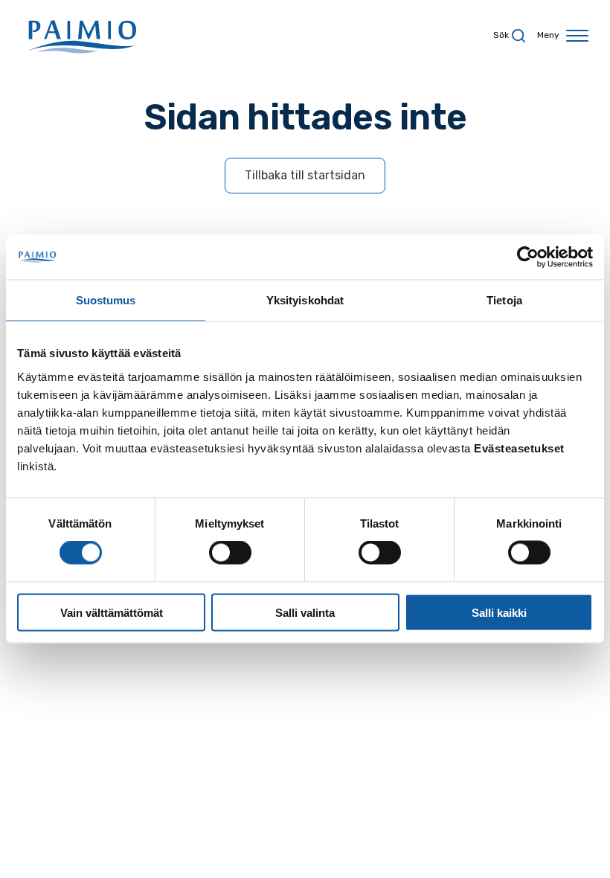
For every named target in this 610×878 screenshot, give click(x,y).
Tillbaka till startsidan (305, 175)
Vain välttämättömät (111, 612)
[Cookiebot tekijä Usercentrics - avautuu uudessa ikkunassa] (528, 257)
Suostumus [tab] (106, 300)
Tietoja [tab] (504, 300)
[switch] (230, 553)
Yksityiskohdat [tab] (305, 300)
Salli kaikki (499, 612)
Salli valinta (305, 612)
